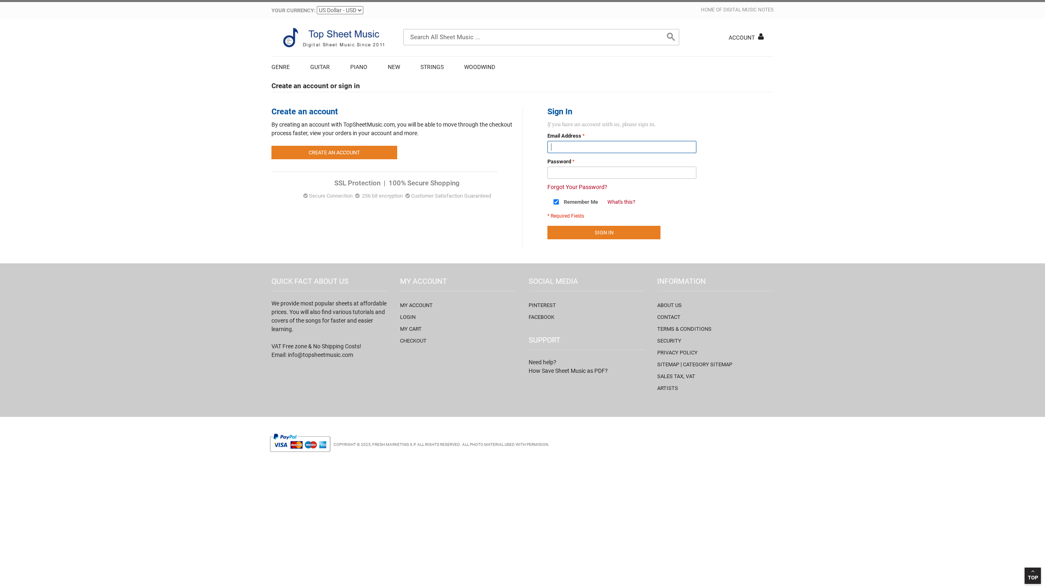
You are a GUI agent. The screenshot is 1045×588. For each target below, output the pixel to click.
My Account (416, 305)
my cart (411, 329)
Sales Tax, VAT (676, 376)
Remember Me (581, 202)
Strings (432, 67)
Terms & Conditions (684, 329)
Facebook (541, 317)
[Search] (671, 37)
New (394, 67)
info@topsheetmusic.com (320, 355)
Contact (668, 317)
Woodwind (479, 67)
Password (559, 161)
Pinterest (542, 305)
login (408, 317)
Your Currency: (293, 10)
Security (669, 341)
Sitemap (668, 364)
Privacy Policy (677, 353)
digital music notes (748, 10)
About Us (669, 305)
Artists (667, 388)
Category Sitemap (707, 364)
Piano (358, 67)
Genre (280, 67)
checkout (413, 341)
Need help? (542, 362)
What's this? (621, 202)
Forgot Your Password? (577, 187)
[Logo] (332, 37)
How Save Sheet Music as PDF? (568, 371)
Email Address (564, 136)
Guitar (320, 67)
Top (1033, 578)
